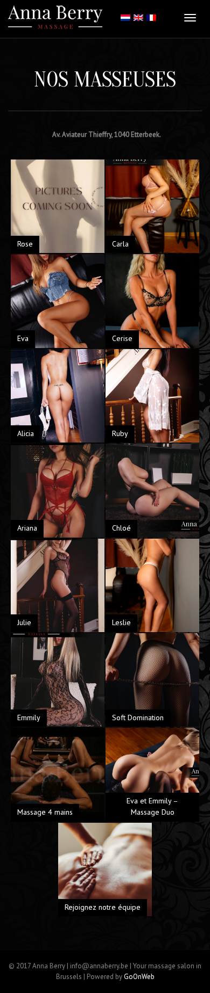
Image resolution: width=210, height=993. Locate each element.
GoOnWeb (139, 976)
